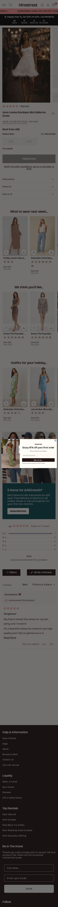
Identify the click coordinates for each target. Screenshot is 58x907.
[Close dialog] (55, 440)
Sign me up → (38, 460)
